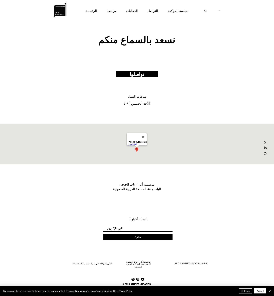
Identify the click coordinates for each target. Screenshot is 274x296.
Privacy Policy (125, 291)
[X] (265, 142)
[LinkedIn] (265, 148)
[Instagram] (265, 153)
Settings (245, 291)
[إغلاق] (270, 290)
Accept (260, 291)
